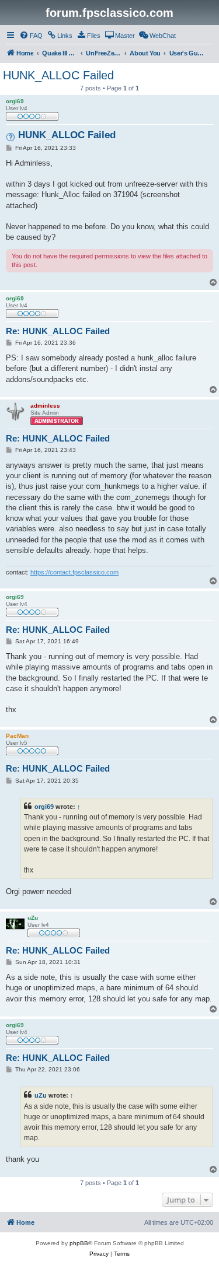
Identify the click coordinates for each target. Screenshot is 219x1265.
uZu (40, 1095)
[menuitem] (31, 36)
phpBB (78, 1243)
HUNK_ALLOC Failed (58, 75)
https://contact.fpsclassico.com (74, 572)
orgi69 (44, 806)
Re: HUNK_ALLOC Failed (58, 331)
